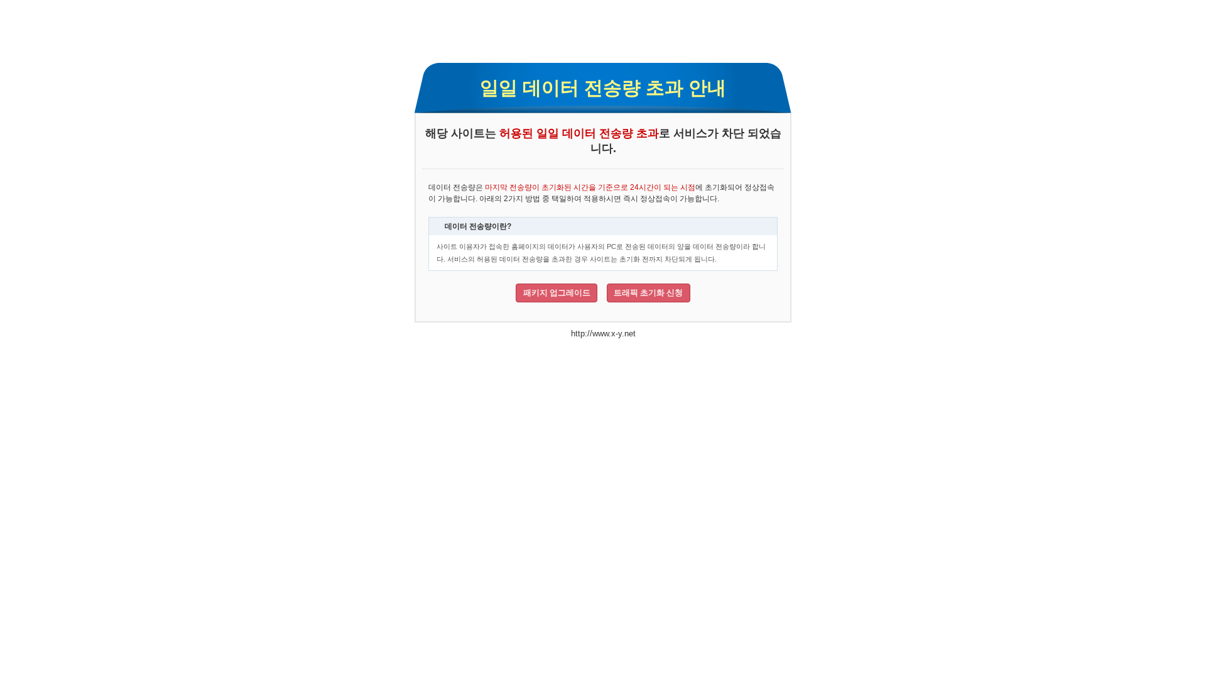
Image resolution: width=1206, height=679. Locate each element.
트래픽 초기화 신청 (648, 292)
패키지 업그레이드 (556, 292)
